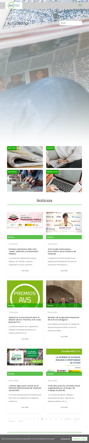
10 (42, 419)
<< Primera (11, 420)
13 (56, 419)
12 (51, 419)
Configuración (65, 439)
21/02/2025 (13, 244)
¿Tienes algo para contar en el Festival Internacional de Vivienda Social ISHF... (25, 388)
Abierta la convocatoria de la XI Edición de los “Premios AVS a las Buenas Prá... (25, 319)
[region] (44, 439)
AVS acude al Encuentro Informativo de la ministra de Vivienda (62, 251)
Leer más (25, 271)
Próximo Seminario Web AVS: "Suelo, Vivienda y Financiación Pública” (23, 251)
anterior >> (77, 420)
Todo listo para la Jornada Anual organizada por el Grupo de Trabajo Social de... (64, 388)
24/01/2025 (52, 381)
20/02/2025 (52, 244)
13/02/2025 (13, 312)
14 (60, 419)
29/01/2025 (13, 381)
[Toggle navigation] (80, 5)
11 (46, 419)
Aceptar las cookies (79, 439)
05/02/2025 (52, 312)
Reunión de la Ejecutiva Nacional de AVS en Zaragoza (63, 318)
